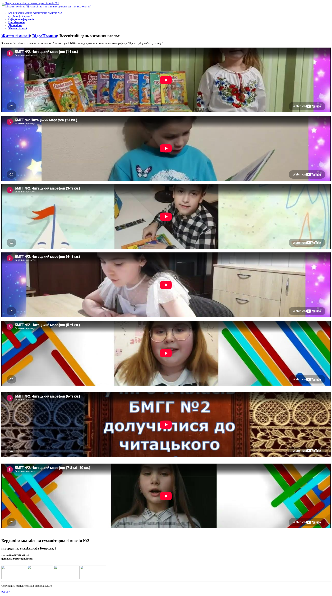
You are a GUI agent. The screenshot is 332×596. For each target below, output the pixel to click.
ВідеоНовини (44, 36)
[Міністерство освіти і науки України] (14, 578)
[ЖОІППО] (67, 578)
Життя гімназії (15, 36)
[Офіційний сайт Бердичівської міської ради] (93, 578)
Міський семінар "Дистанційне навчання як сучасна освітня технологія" (48, 6)
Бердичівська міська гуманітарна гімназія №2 (32, 3)
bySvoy (5, 591)
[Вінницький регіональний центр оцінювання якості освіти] (40, 578)
